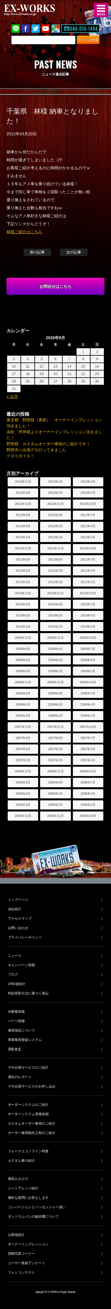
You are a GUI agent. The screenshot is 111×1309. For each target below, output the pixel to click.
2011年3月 (23, 582)
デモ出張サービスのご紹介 (28, 1068)
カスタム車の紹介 (21, 1161)
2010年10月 (88, 593)
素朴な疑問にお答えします (28, 1198)
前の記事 (37, 252)
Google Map (55, 28)
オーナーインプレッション (28, 1244)
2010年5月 (55, 615)
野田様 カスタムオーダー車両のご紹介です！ (48, 444)
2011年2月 (55, 582)
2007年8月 (55, 738)
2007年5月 (55, 749)
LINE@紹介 (17, 984)
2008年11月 (55, 682)
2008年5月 (55, 704)
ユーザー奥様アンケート (27, 1263)
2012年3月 (23, 537)
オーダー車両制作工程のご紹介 (32, 1133)
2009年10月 (88, 637)
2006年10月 (88, 771)
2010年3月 (23, 626)
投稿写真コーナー (21, 1254)
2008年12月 (23, 682)
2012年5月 (55, 526)
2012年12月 (23, 504)
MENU (101, 10)
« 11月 (12, 396)
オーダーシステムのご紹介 (28, 1105)
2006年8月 (55, 782)
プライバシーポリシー (25, 937)
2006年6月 (23, 793)
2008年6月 (23, 704)
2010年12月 (23, 593)
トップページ (18, 900)
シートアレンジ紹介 (23, 1188)
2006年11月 (55, 771)
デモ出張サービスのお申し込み (32, 1086)
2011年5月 (55, 570)
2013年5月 (55, 481)
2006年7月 (88, 782)
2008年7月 (88, 693)
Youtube (45, 28)
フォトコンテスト (21, 1272)
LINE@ (15, 28)
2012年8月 (55, 515)
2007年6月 (23, 749)
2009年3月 (23, 671)
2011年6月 (23, 570)
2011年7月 (88, 559)
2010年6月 (23, 615)
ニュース (15, 956)
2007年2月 (55, 760)
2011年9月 (23, 559)
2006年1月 (88, 804)
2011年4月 (88, 570)
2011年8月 (55, 559)
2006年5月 (55, 793)
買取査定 (15, 1049)
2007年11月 (55, 726)
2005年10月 (88, 815)
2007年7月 (88, 738)
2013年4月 (88, 481)
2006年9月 (23, 782)
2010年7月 (88, 604)
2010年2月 (55, 626)
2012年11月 (55, 504)
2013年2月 (55, 492)
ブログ (13, 974)
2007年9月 (23, 738)
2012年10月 (88, 504)
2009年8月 (55, 649)
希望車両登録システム (25, 1040)
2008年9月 (23, 693)
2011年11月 (55, 548)
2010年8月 (55, 604)
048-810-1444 (84, 28)
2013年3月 (23, 492)
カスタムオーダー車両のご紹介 (32, 1123)
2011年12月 (23, 548)
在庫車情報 (16, 1012)
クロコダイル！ (20, 456)
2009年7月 (88, 649)
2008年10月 (88, 682)
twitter (35, 28)
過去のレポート (20, 1077)
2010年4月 (88, 615)
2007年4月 (88, 749)
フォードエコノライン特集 (28, 1151)
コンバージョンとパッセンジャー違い (37, 1207)
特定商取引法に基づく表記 (28, 993)
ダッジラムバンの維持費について (33, 1217)
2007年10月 (88, 726)
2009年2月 (55, 671)
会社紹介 (15, 909)
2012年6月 (23, 526)
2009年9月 (23, 649)
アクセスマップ (20, 919)
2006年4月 (88, 793)
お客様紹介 (16, 1235)
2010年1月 (88, 626)
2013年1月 (88, 492)
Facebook (25, 28)
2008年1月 (88, 715)
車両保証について (21, 1030)
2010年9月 (23, 604)
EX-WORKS (38, 10)
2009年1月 (88, 671)
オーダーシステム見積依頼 (28, 1114)
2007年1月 (88, 760)
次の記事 (73, 252)
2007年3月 (23, 760)
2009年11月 (55, 637)
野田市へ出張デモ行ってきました (36, 450)
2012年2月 (55, 537)
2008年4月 (88, 704)
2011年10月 (88, 548)
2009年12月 (23, 637)
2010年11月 (55, 593)
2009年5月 (55, 660)
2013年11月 (23, 481)
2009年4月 (88, 660)
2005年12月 (23, 815)
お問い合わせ (18, 928)
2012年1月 (88, 537)
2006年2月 (55, 804)
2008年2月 (55, 715)
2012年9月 (23, 515)
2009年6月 (23, 660)
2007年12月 (23, 726)
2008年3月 (23, 715)
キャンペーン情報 (21, 965)
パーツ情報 (16, 1021)
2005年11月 (55, 815)
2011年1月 (88, 582)
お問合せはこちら (55, 286)
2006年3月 (23, 804)
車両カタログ (18, 1179)
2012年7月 (88, 515)
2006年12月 (23, 771)
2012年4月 (88, 526)
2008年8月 (55, 693)
